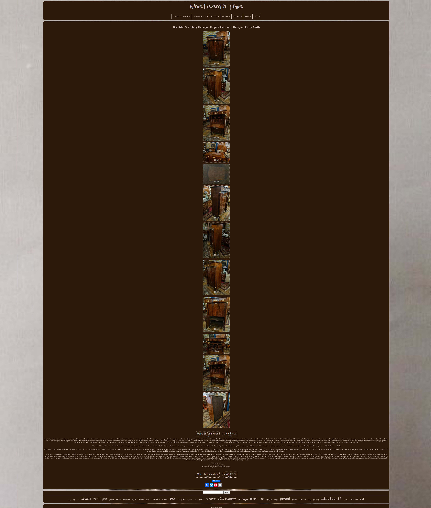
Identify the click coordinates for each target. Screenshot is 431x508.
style (134, 499)
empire (181, 499)
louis (253, 498)
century (211, 498)
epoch (190, 499)
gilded (111, 499)
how (196, 500)
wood (141, 499)
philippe (243, 499)
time (261, 498)
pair (104, 498)
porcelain (126, 499)
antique (276, 499)
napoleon (155, 499)
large (70, 500)
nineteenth (331, 499)
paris (201, 499)
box (147, 499)
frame (294, 499)
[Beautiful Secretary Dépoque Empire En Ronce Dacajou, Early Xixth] (216, 49)
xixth (118, 499)
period (285, 498)
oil (78, 500)
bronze (86, 498)
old (362, 498)
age (74, 499)
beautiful (354, 499)
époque (269, 499)
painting (316, 499)
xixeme (164, 499)
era (172, 498)
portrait (302, 499)
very (96, 498)
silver (309, 500)
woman (346, 499)
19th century (227, 498)
